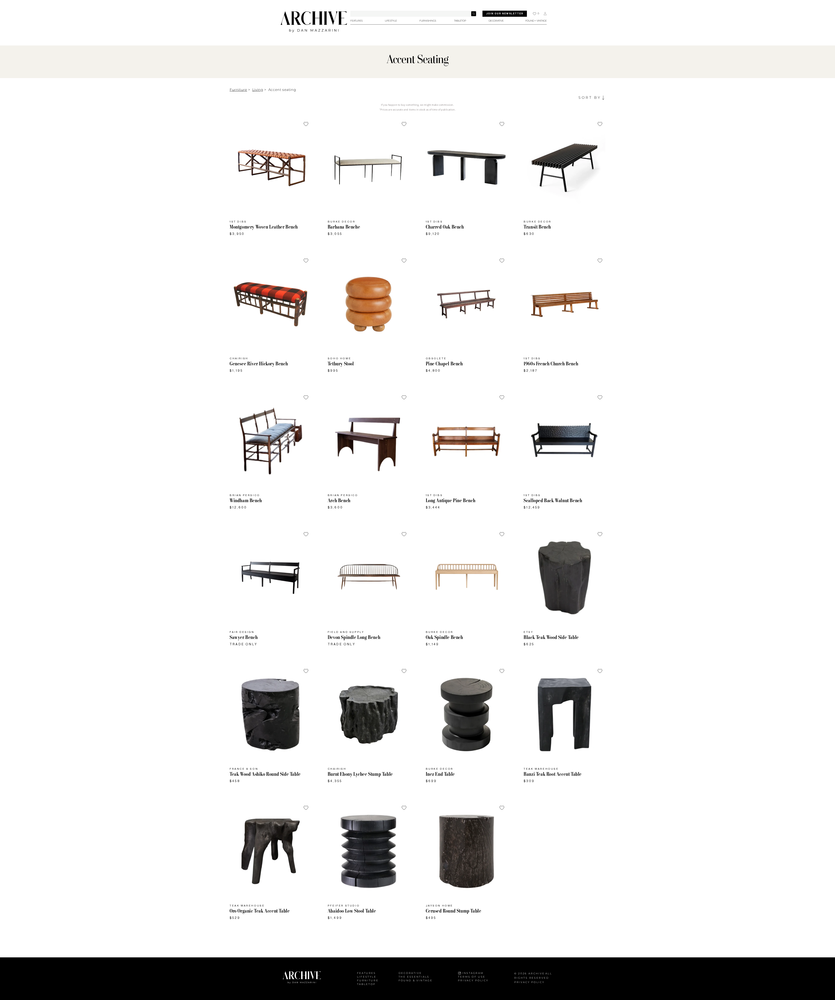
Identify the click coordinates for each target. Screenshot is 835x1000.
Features (366, 973)
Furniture (238, 90)
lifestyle (366, 976)
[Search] (473, 13)
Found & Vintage (416, 980)
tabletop (366, 984)
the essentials (414, 976)
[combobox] (413, 14)
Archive (536, 973)
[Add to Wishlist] (306, 124)
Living (257, 90)
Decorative (410, 973)
